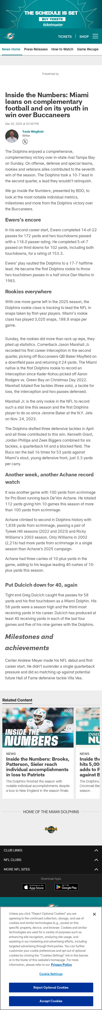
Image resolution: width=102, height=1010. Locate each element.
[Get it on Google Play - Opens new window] (66, 889)
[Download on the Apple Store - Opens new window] (34, 888)
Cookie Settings (51, 974)
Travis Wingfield (32, 131)
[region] (51, 958)
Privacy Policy (61, 965)
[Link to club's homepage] (9, 34)
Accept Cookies (51, 1001)
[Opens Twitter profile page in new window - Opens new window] (25, 142)
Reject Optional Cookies (51, 987)
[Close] (94, 914)
